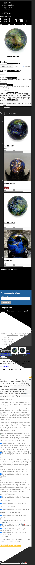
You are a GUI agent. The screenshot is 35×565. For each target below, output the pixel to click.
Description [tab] (7, 91)
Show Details (19, 152)
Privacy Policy (24, 335)
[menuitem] (18, 12)
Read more (9, 191)
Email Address (5, 296)
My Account (7, 14)
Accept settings (4, 546)
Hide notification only (15, 546)
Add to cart (3, 84)
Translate (28, 66)
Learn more (5, 366)
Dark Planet (25, 86)
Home (5, 12)
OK (1, 366)
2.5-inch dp (6, 88)
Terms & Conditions (12, 335)
